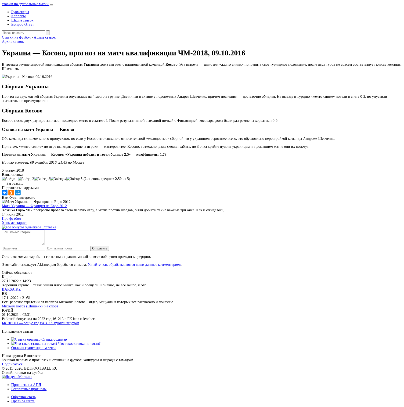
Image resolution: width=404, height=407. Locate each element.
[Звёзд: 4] (58, 179)
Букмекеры (20, 12)
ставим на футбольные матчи (25, 4)
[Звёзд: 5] (74, 179)
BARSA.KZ (11, 289)
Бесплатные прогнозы (29, 389)
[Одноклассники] (11, 192)
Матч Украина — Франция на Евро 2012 (34, 206)
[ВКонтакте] (4, 192)
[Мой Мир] (18, 192)
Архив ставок (13, 41)
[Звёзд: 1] (10, 179)
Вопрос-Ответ (22, 24)
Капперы (18, 16)
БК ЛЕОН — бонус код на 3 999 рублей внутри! (40, 323)
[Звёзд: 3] (42, 179)
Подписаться (12, 364)
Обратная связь (23, 397)
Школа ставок (22, 20)
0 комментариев (14, 223)
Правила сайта (23, 401)
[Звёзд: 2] (26, 179)
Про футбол (11, 218)
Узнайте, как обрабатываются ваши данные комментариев (134, 265)
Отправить (99, 248)
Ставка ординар (53, 339)
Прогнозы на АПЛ (26, 385)
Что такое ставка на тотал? (79, 344)
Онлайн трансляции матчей (33, 348)
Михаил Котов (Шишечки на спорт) (30, 306)
